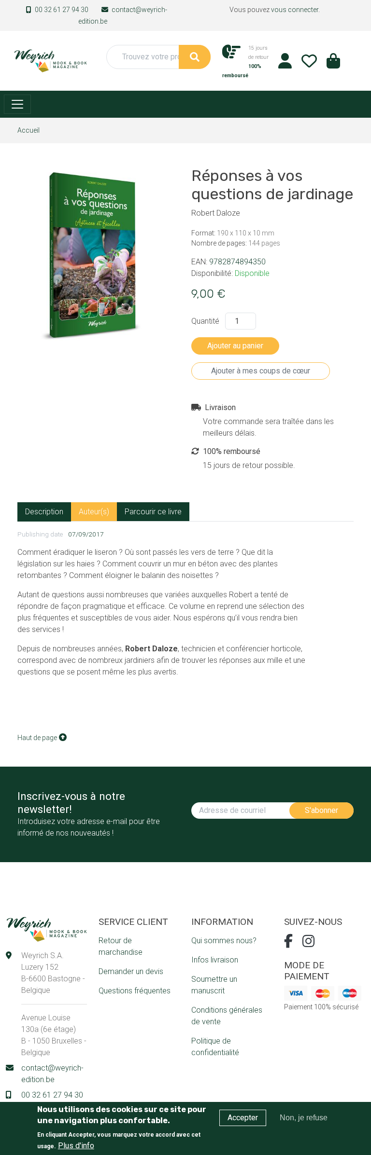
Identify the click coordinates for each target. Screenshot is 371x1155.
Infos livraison (214, 959)
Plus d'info (76, 1145)
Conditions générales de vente (226, 1015)
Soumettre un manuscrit (214, 985)
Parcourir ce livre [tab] (153, 511)
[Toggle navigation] (17, 104)
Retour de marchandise (121, 946)
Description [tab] (44, 511)
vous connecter (294, 10)
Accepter (243, 1117)
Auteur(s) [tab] (94, 511)
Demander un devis (131, 971)
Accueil (28, 130)
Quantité (205, 321)
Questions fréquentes (135, 990)
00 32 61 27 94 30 (61, 10)
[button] (333, 64)
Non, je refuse (304, 1118)
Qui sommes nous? (224, 940)
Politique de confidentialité (215, 1046)
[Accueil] (50, 60)
